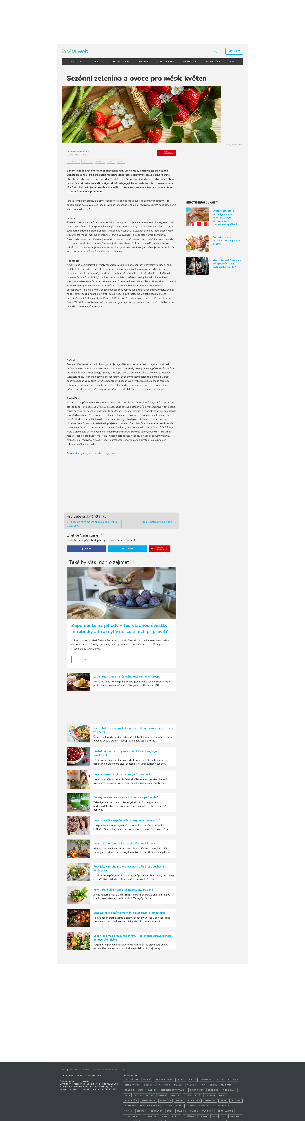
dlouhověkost (222, 1105)
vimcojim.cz (81, 453)
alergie (191, 1085)
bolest (178, 1085)
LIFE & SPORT (165, 61)
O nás (62, 1069)
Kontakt (73, 1069)
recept (181, 1079)
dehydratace (132, 1085)
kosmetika (207, 1079)
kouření (129, 1090)
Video (232, 61)
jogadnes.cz (111, 453)
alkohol (236, 1100)
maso (222, 1095)
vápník (128, 1111)
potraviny (236, 1116)
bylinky (151, 1090)
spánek (180, 1100)
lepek (223, 1100)
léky (178, 1105)
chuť (111, 161)
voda (220, 1079)
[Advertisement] (152, 21)
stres (187, 1095)
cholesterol (132, 1116)
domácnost (196, 1090)
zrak (165, 1116)
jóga (127, 1095)
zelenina (73, 161)
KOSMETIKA (188, 61)
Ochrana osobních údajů (105, 1069)
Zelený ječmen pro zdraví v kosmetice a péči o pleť (125, 797)
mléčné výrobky (149, 1105)
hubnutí (226, 1085)
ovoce (100, 161)
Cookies (85, 1069)
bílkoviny (130, 1105)
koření (176, 1116)
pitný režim (131, 1100)
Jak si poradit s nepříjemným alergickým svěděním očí (126, 820)
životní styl (132, 1079)
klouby (167, 1105)
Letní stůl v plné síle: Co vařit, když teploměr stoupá (126, 676)
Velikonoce (151, 1116)
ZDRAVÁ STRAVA (120, 61)
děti (140, 1090)
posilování (229, 1090)
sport (192, 1079)
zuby (169, 1111)
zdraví (147, 1079)
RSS (124, 1069)
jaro (121, 161)
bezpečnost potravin (172, 1090)
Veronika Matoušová (78, 151)
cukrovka (194, 1100)
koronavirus (225, 1111)
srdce (213, 1085)
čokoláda (156, 1111)
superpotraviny (144, 1095)
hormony (210, 1100)
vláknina (207, 1111)
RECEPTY (144, 61)
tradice (87, 161)
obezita (203, 1116)
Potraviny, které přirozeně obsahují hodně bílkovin (227, 241)
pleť (197, 1095)
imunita (175, 1095)
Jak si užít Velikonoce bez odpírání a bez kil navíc (124, 843)
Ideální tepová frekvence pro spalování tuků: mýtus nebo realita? (227, 264)
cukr (167, 1085)
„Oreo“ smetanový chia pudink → (158, 522)
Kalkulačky (211, 61)
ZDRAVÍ (98, 61)
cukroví (204, 1105)
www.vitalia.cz (96, 453)
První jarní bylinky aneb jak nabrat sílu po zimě (123, 890)
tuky (203, 1085)
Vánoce (190, 1105)
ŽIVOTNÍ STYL (77, 61)
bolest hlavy (152, 1085)
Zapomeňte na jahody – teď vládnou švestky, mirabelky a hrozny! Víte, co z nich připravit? (119, 628)
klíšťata (189, 1116)
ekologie (213, 1090)
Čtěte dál (85, 659)
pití (223, 1116)
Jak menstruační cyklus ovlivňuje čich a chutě (121, 774)
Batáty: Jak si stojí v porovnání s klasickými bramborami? (129, 913)
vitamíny (233, 1079)
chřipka (141, 1111)
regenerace (148, 1100)
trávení (162, 1095)
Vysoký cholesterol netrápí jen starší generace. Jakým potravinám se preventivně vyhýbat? (225, 217)
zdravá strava (163, 1079)
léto (214, 1116)
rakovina (165, 1100)
